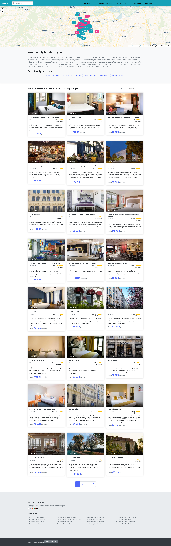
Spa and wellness (118, 75)
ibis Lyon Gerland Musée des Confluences (123, 117)
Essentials (87, 3)
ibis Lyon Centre (75, 117)
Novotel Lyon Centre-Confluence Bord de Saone (123, 215)
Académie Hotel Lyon (37, 458)
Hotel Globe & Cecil (36, 361)
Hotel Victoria (74, 361)
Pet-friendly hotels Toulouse (125, 524)
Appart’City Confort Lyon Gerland (42, 409)
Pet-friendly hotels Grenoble (66, 524)
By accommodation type (104, 3)
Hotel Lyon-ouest (114, 166)
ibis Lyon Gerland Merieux (117, 263)
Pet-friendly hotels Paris (94, 524)
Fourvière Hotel (74, 458)
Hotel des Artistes (114, 312)
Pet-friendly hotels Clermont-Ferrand (69, 519)
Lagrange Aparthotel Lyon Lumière (82, 215)
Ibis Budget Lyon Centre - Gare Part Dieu (44, 263)
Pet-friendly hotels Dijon (64, 522)
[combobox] (133, 88)
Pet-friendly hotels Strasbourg (125, 522)
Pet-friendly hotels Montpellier (96, 519)
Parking (78, 75)
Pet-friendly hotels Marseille (95, 517)
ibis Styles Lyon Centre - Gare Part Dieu (44, 117)
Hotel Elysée (73, 409)
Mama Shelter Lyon (36, 166)
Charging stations (52, 75)
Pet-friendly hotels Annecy (36, 517)
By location (149, 3)
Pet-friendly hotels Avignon (36, 519)
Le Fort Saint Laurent (115, 458)
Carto (141, 46)
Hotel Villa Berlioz (114, 409)
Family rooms (67, 75)
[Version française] (28, 510)
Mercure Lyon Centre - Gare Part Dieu (83, 263)
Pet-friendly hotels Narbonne (96, 522)
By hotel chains (135, 3)
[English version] (30, 510)
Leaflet (131, 46)
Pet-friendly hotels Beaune (36, 522)
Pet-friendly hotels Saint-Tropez (126, 517)
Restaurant (104, 75)
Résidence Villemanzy (77, 312)
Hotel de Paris (34, 215)
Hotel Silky (33, 312)
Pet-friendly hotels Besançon (37, 524)
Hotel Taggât (113, 361)
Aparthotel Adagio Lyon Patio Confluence (84, 166)
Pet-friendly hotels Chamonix (66, 517)
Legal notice (51, 542)
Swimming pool (90, 75)
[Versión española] (32, 510)
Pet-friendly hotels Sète (123, 519)
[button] (77, 33)
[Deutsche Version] (37, 510)
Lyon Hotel (5, 3)
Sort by (120, 88)
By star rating (121, 3)
